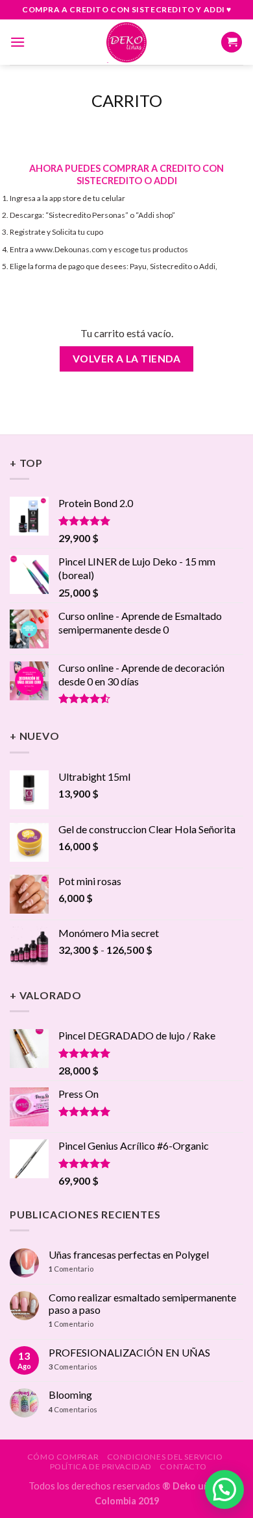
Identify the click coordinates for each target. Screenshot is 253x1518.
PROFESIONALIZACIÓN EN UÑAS (129, 1352)
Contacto (183, 1466)
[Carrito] (231, 42)
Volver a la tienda (126, 358)
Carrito (126, 100)
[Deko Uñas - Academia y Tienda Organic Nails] (126, 42)
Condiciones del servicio (165, 1457)
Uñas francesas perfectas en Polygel (129, 1254)
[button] (224, 1489)
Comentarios (73, 1366)
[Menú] (17, 42)
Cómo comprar (63, 1457)
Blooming (70, 1394)
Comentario (71, 1268)
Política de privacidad (101, 1466)
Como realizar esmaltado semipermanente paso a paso (142, 1303)
